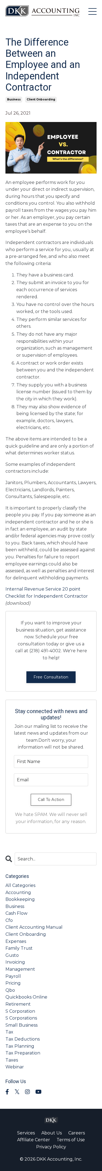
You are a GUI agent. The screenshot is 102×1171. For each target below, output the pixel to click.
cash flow (16, 913)
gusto (12, 955)
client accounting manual (34, 927)
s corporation (20, 1011)
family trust (19, 948)
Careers (76, 1133)
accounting (18, 892)
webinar (14, 1066)
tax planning (19, 1046)
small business (21, 1025)
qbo (10, 990)
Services (26, 1133)
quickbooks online (26, 997)
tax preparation (22, 1053)
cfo (9, 920)
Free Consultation (50, 677)
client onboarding (41, 99)
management (20, 969)
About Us (51, 1133)
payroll (13, 976)
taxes (11, 1060)
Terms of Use (71, 1139)
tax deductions (22, 1039)
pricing (13, 983)
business (14, 99)
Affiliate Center (33, 1139)
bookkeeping (20, 899)
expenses (15, 941)
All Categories (20, 885)
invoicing (15, 962)
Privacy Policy (51, 1146)
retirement (18, 1004)
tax (9, 1032)
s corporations (21, 1018)
